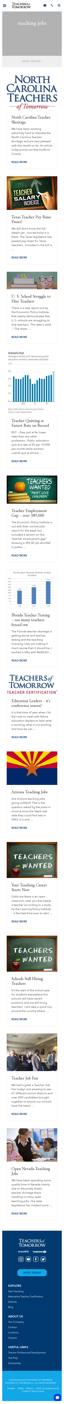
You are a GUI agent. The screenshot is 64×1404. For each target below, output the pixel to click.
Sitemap (11, 1389)
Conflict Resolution (33, 1391)
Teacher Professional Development (27, 1353)
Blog (10, 1307)
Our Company (16, 1322)
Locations (13, 1333)
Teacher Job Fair (24, 1079)
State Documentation (47, 1389)
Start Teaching (16, 1291)
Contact (12, 1327)
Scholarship (14, 1363)
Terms (20, 1389)
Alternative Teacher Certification (25, 1297)
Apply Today (32, 1273)
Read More (19, 162)
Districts (12, 1302)
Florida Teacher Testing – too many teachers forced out (30, 620)
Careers (12, 1338)
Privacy (30, 1389)
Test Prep (13, 1358)
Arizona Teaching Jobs (29, 792)
